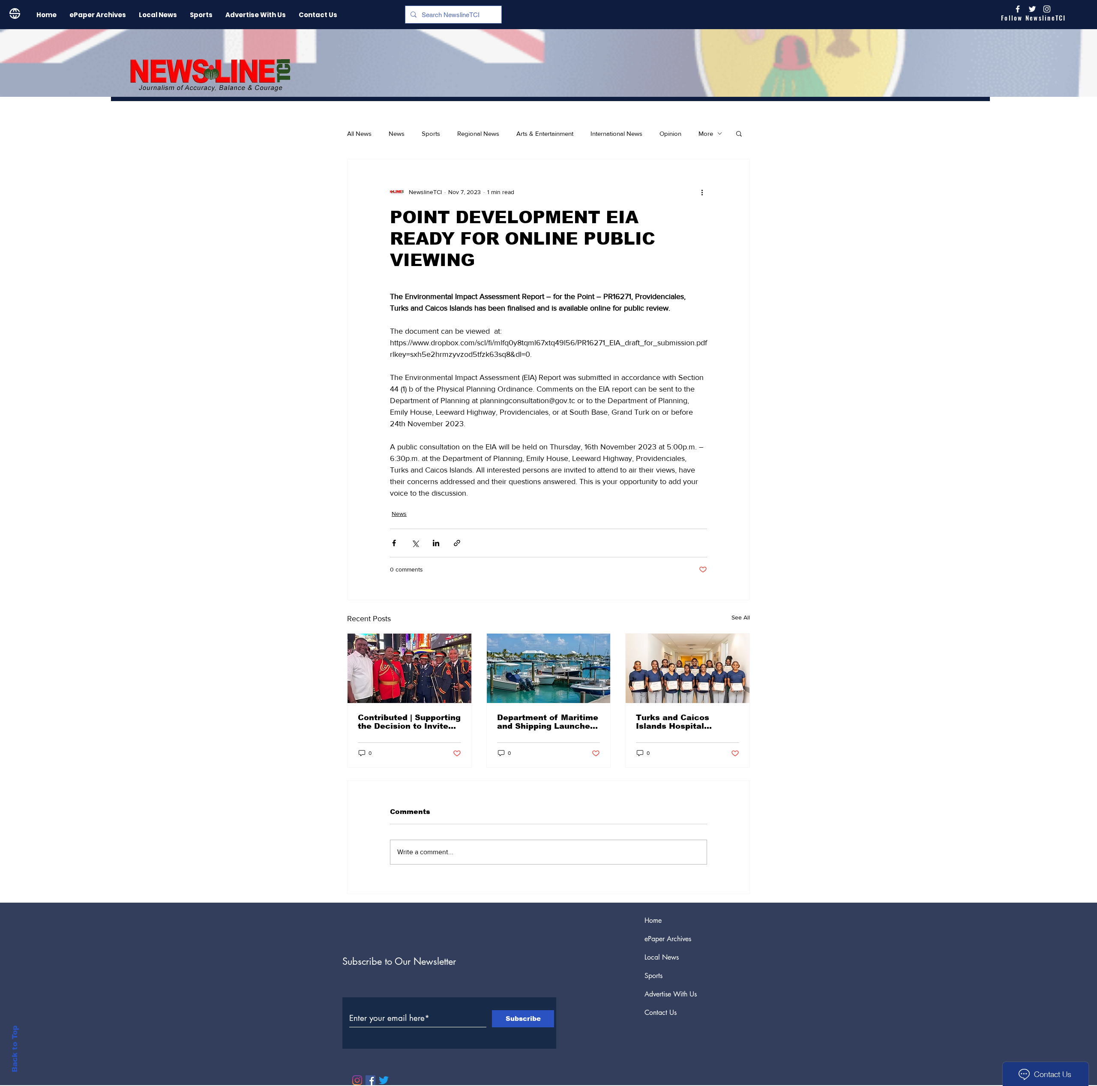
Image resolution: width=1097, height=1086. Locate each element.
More (705, 133)
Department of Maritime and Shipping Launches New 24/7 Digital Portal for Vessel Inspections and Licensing (547, 721)
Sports (431, 133)
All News (359, 133)
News (397, 133)
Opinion (670, 133)
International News (616, 133)
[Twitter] (384, 1080)
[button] (739, 133)
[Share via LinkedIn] (436, 543)
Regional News (478, 133)
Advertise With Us (670, 994)
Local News (661, 957)
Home (653, 920)
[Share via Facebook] (394, 543)
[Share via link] (457, 543)
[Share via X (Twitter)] (415, 543)
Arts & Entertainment (544, 133)
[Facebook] (370, 1080)
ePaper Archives (667, 938)
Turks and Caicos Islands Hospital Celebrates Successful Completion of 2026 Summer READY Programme (683, 721)
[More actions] (702, 192)
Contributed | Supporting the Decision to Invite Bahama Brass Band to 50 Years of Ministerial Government (409, 721)
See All (740, 617)
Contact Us (660, 1012)
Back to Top (15, 1049)
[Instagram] (1047, 9)
